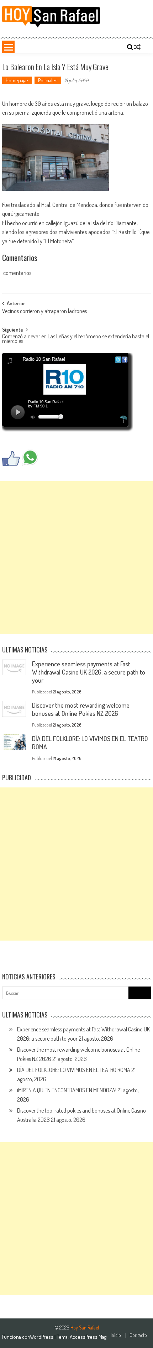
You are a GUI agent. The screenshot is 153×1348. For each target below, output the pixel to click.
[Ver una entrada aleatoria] (137, 47)
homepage (17, 80)
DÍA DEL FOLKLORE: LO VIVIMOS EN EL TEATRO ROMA (73, 1069)
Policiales (48, 80)
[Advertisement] (76, 557)
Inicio (116, 1335)
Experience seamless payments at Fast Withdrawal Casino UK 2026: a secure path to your (88, 672)
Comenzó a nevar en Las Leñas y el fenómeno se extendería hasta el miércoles (75, 339)
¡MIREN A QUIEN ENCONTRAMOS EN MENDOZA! (66, 1090)
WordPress (42, 1336)
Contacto (138, 1335)
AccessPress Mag (88, 1336)
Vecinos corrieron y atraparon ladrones (44, 311)
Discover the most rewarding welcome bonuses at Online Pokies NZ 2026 (81, 709)
